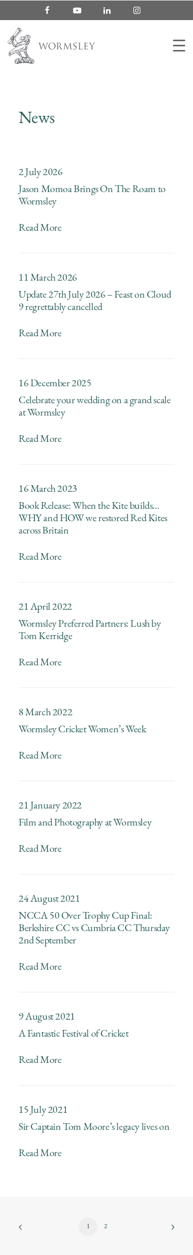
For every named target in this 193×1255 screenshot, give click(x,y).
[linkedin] (111, 10)
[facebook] (52, 10)
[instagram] (141, 10)
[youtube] (82, 10)
